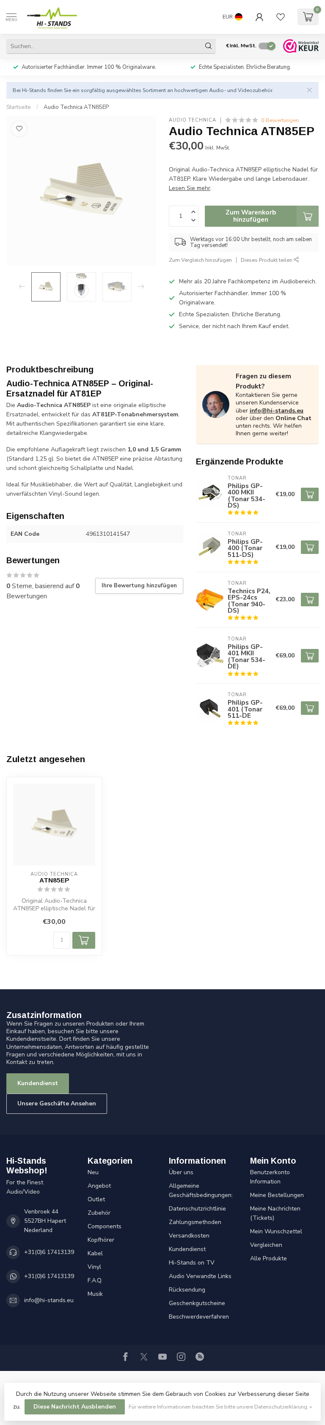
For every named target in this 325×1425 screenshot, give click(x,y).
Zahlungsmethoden (195, 1222)
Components (104, 1226)
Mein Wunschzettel (276, 1231)
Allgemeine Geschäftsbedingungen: (201, 1190)
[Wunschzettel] (280, 16)
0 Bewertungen (280, 120)
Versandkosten (189, 1236)
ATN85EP (54, 880)
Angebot (99, 1186)
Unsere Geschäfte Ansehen (56, 1103)
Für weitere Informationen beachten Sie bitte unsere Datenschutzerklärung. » (220, 1406)
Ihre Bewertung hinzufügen (139, 585)
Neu (93, 1172)
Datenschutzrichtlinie (197, 1209)
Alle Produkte (268, 1258)
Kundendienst (37, 1083)
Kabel (95, 1253)
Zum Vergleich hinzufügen (200, 259)
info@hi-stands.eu (276, 411)
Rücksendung (187, 1290)
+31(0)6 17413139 (49, 1252)
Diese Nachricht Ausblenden (74, 1407)
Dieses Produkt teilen (267, 259)
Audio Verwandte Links (200, 1276)
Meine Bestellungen (277, 1195)
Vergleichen (266, 1245)
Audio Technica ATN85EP (76, 107)
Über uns (181, 1172)
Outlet (96, 1199)
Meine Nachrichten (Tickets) (275, 1213)
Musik (95, 1294)
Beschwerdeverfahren (199, 1317)
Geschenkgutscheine (197, 1303)
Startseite (18, 107)
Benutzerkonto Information (270, 1177)
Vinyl (94, 1267)
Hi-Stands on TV (192, 1263)
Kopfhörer (101, 1240)
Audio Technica (192, 120)
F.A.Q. (95, 1280)
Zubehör (99, 1213)
